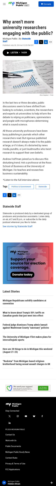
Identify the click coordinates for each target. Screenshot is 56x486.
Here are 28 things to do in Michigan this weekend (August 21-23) (27, 350)
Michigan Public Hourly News (17, 452)
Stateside (43, 187)
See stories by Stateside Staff (17, 226)
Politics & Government (21, 187)
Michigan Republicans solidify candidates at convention (24, 302)
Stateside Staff (12, 206)
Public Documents (13, 446)
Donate (47, 4)
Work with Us (10, 441)
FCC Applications (12, 469)
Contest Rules (11, 458)
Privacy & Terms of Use (15, 464)
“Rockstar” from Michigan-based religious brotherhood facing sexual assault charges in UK (26, 362)
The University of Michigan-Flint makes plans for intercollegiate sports (27, 338)
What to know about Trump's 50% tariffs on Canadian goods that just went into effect (23, 314)
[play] (4, 482)
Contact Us (10, 435)
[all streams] (52, 482)
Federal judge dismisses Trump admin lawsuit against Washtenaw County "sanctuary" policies (26, 326)
